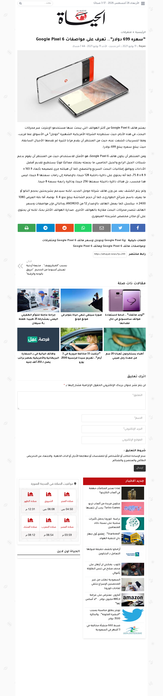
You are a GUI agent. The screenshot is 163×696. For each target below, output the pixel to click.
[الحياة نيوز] (82, 18)
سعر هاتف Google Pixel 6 (74, 240)
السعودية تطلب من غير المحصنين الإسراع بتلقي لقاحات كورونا (105, 584)
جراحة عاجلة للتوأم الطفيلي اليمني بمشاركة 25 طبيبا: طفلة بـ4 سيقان (38, 319)
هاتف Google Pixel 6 (86, 246)
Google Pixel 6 (114, 240)
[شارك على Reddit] (64, 227)
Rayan (142, 46)
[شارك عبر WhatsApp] (83, 227)
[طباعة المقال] (27, 227)
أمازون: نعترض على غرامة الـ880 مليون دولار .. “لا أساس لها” (102, 599)
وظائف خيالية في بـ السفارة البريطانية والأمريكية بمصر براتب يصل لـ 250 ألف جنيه (38, 358)
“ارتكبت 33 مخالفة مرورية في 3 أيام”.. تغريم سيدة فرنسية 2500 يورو (81, 358)
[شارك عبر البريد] (101, 227)
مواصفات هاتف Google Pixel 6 (123, 246)
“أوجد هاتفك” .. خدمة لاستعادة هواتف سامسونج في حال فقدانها (125, 319)
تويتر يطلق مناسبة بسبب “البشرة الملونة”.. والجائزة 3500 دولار (105, 614)
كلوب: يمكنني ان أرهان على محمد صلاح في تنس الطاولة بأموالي (103, 569)
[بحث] (20, 3)
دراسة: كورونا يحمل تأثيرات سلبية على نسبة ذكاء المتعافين (104, 523)
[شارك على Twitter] (120, 227)
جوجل (98, 240)
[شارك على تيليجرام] (45, 227)
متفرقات (126, 32)
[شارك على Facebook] (137, 227)
